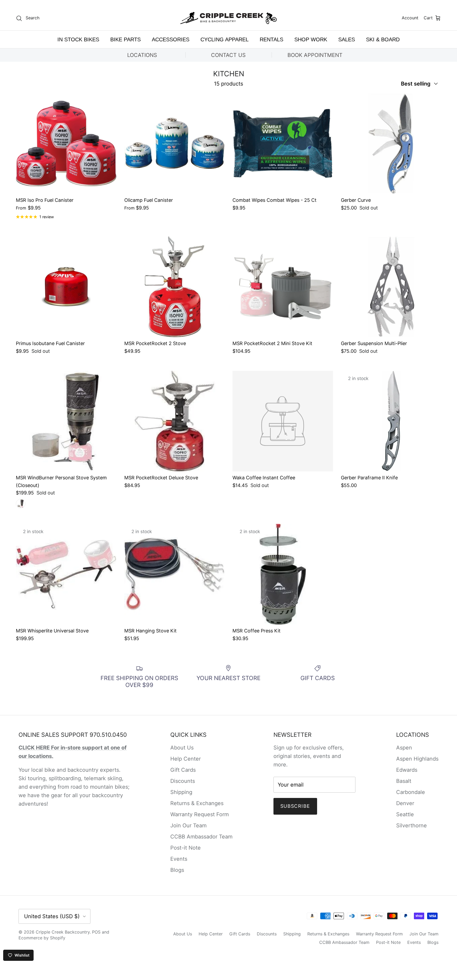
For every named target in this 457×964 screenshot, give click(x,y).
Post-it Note (185, 848)
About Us (182, 747)
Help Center (185, 759)
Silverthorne (411, 825)
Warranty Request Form (199, 814)
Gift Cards (183, 770)
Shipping (181, 792)
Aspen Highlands (417, 759)
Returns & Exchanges (196, 803)
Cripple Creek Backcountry (63, 932)
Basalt (403, 781)
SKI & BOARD (383, 39)
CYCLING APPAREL (224, 39)
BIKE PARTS (125, 39)
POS (96, 932)
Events (178, 859)
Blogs (177, 870)
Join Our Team (188, 825)
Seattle (405, 814)
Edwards (406, 770)
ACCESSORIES (170, 39)
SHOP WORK (310, 39)
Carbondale (410, 792)
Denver (405, 803)
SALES (346, 39)
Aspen (404, 747)
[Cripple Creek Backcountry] (228, 18)
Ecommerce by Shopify (42, 937)
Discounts (182, 781)
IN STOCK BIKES (78, 39)
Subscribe (295, 806)
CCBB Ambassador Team (201, 836)
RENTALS (271, 39)
